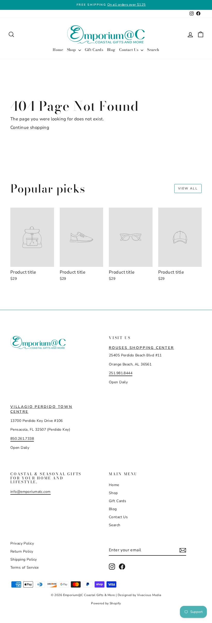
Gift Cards (94, 50)
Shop (72, 50)
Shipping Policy (23, 559)
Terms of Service (24, 567)
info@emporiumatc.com (30, 491)
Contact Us (129, 50)
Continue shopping (29, 127)
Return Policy (21, 551)
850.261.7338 (22, 438)
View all (188, 188)
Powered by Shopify (106, 603)
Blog (111, 50)
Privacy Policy (22, 543)
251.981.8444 (120, 373)
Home (58, 50)
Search (153, 50)
